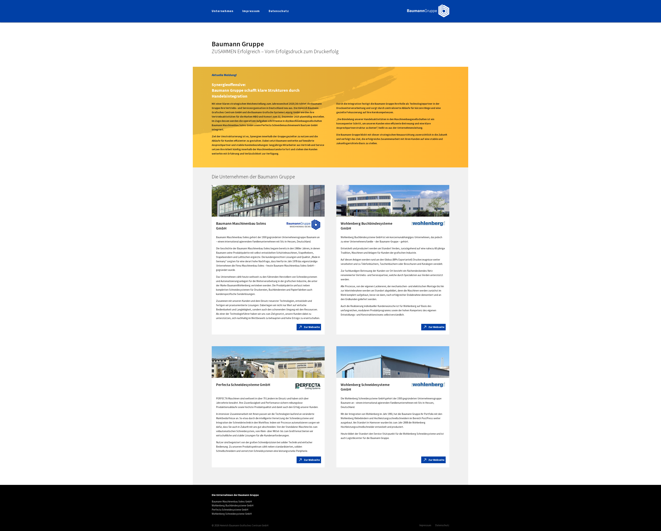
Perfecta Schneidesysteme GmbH (230, 509)
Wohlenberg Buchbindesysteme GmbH (232, 505)
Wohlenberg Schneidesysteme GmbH (232, 513)
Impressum (425, 525)
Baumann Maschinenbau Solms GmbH (232, 501)
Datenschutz (442, 525)
